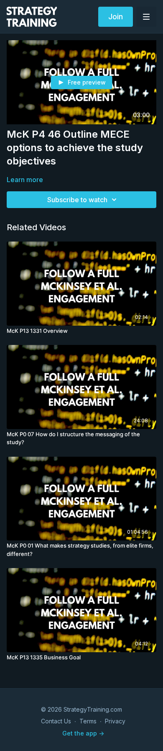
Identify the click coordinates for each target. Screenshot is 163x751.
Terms (88, 721)
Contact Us (56, 721)
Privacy (115, 721)
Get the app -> (83, 733)
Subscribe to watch (77, 199)
